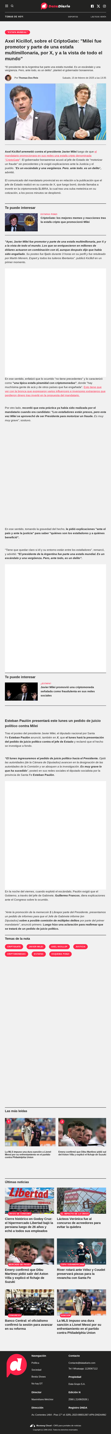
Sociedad (36, 1370)
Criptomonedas (16, 954)
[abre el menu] (6, 6)
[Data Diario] (55, 6)
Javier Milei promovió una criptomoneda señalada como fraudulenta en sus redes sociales (68, 691)
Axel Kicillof (59, 947)
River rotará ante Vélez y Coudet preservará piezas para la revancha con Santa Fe (81, 1274)
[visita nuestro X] (98, 6)
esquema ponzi (61, 954)
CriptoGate (14, 947)
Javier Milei (36, 947)
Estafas (39, 954)
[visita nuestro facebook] (92, 6)
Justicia (80, 947)
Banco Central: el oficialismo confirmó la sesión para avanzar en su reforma (29, 1324)
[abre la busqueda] (12, 6)
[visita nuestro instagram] (104, 6)
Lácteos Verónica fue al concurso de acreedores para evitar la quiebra (79, 1223)
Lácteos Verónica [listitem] (81, 17)
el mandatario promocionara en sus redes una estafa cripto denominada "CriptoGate (51, 155)
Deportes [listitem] (54, 17)
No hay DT (37, 1383)
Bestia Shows (39, 1376)
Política (35, 1363)
